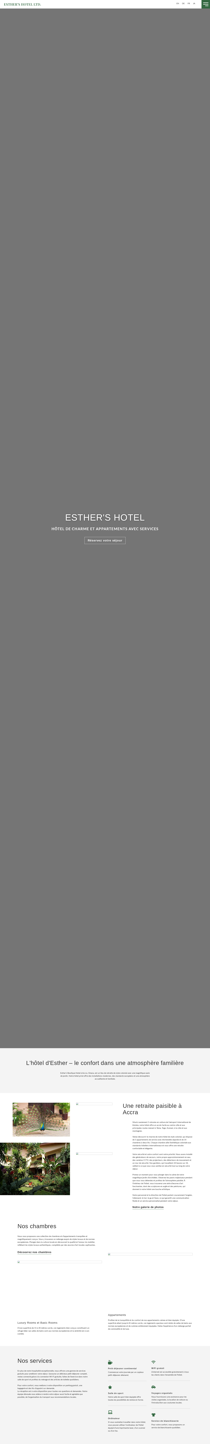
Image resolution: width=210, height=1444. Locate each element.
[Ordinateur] (110, 1412)
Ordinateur (114, 1418)
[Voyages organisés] (153, 1387)
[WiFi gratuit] (153, 1362)
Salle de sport (115, 1393)
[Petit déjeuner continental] (110, 1362)
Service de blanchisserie (165, 1421)
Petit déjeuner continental (122, 1368)
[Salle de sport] (110, 1387)
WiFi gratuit (157, 1368)
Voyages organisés (161, 1393)
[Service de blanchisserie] (153, 1415)
